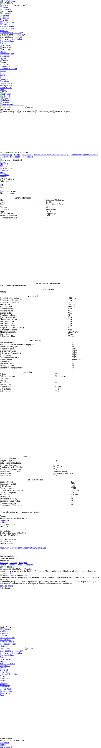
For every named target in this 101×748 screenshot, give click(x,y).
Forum (3, 43)
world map (5, 16)
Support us (5, 79)
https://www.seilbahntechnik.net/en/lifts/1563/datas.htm (23, 548)
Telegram (29, 565)
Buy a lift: (4, 64)
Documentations (7, 41)
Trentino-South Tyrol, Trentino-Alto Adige (51, 155)
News (3, 71)
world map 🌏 (6, 155)
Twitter (3, 565)
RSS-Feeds (5, 73)
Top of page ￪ (6, 747)
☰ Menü (4, 7)
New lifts (4, 20)
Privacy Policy (6, 85)
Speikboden (15, 157)
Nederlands (8, 104)
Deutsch (7, 94)
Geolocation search (8, 28)
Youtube (13, 562)
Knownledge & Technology (11, 33)
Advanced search (7, 26)
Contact (3, 77)
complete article (6, 573)
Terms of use (6, 87)
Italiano (6, 100)
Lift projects (5, 24)
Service (3, 58)
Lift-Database (5, 9)
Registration (5, 56)
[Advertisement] (50, 133)
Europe (17, 155)
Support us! (5, 520)
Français (6, 98)
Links (2, 75)
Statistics (4, 30)
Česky (6, 102)
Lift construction (7, 22)
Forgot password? (7, 54)
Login (3, 52)
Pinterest (11, 565)
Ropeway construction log (11, 39)
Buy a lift (4, 670)
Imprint (3, 90)
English (7, 96)
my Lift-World (6, 45)
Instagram (23, 562)
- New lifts (5, 66)
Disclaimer (4, 81)
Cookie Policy (6, 83)
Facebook (4, 562)
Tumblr (20, 565)
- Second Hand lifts (8, 68)
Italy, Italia (26, 155)
